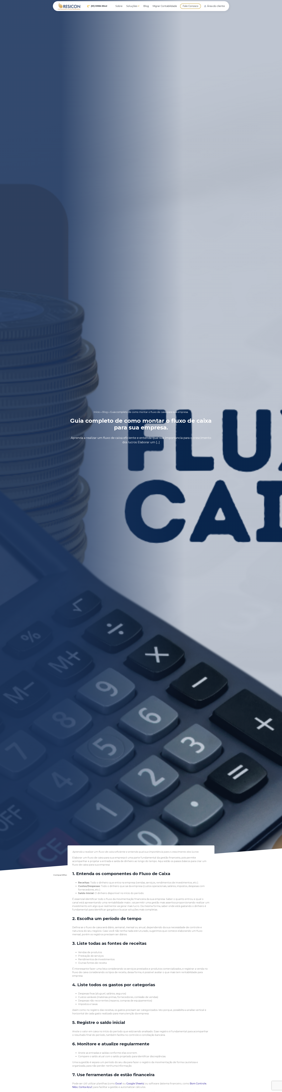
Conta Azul (85, 1087)
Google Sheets (135, 1083)
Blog (105, 412)
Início (97, 412)
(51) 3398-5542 (99, 6)
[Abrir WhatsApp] (274, 1084)
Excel (118, 1083)
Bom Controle (198, 1083)
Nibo (75, 1087)
